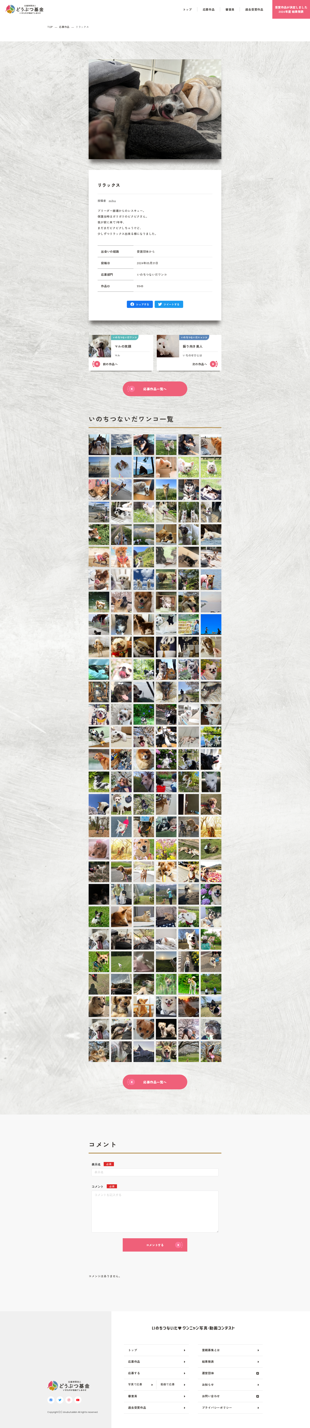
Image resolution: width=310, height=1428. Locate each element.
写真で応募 (135, 1384)
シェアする (142, 304)
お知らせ (208, 1384)
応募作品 (209, 9)
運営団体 (208, 1373)
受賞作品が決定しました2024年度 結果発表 (291, 9)
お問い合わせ (211, 1396)
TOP (50, 27)
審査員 (230, 9)
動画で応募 (168, 1384)
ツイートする (171, 304)
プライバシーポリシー (217, 1407)
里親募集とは (211, 1350)
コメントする (155, 1245)
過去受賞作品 (254, 9)
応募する (134, 1373)
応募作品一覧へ (154, 388)
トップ (187, 9)
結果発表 (208, 1361)
